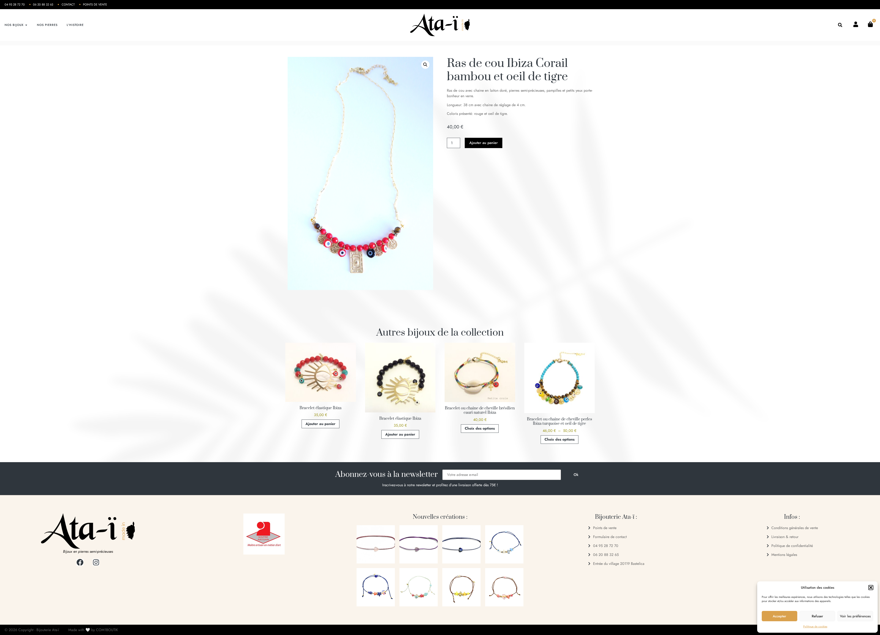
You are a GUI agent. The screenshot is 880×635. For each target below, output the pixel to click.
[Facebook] (80, 562)
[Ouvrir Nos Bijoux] (26, 25)
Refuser (817, 616)
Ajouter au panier (483, 142)
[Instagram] (96, 562)
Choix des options (480, 428)
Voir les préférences (855, 616)
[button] (871, 587)
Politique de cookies (815, 626)
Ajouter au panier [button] (320, 423)
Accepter (779, 616)
